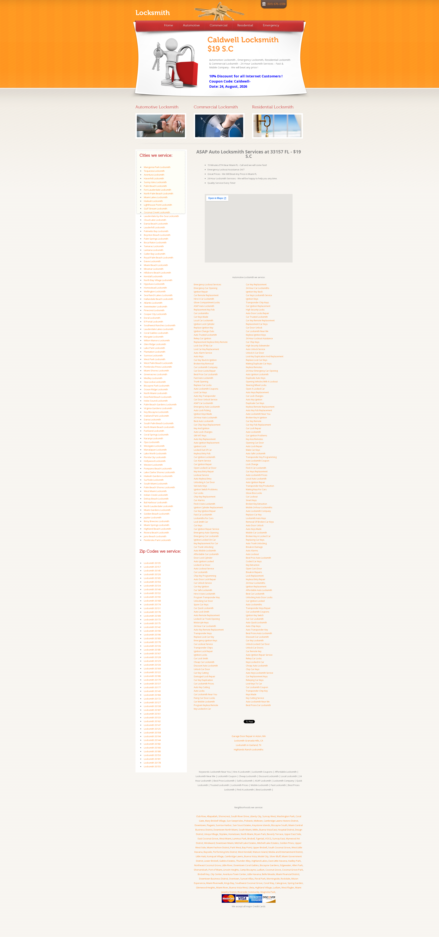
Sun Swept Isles (235, 820)
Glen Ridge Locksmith (155, 344)
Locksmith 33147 (152, 725)
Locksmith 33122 (152, 672)
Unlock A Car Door (255, 352)
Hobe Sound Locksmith (156, 400)
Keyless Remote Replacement (260, 406)
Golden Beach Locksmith (156, 513)
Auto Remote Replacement (207, 615)
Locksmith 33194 (152, 736)
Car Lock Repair (253, 428)
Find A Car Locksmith (256, 467)
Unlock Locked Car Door (258, 644)
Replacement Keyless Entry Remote (211, 342)
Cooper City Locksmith (155, 314)
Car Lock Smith (201, 658)
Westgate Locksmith (154, 445)
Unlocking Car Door (203, 600)
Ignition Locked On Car (205, 539)
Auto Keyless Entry (202, 478)
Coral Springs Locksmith (156, 434)
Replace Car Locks (202, 385)
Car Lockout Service (203, 644)
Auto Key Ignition (254, 399)
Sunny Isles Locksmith (155, 182)
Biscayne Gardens (269, 865)
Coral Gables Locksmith (156, 332)
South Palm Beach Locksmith (159, 423)
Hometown (234, 834)
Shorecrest (224, 816)
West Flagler (287, 887)
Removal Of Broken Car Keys (260, 521)
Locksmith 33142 (152, 627)
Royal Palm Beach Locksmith (158, 257)
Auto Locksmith (253, 431)
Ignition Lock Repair (203, 651)
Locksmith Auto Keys (256, 518)
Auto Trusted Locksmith (205, 334)
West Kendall (245, 851)
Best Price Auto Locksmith (258, 557)
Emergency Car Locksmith (206, 536)
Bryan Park (260, 834)
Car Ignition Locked (255, 600)
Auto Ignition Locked (204, 561)
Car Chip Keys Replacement (207, 424)
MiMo (255, 829)
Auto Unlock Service (255, 349)
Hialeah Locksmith (153, 201)
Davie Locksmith (152, 261)
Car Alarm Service (202, 460)
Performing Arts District (225, 851)
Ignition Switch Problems (205, 489)
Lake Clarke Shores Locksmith (159, 472)
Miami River (222, 887)
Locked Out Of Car (203, 449)
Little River (227, 865)
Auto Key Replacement (205, 439)
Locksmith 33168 (152, 600)
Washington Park (286, 816)
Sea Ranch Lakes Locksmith (158, 295)
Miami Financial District (287, 874)
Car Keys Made (201, 316)
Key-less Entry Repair (204, 471)
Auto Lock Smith (201, 611)
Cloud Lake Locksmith (155, 219)
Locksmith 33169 (152, 668)
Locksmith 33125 (152, 728)
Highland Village (263, 887)
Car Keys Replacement (257, 471)
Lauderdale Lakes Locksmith (158, 329)
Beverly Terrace (275, 834)
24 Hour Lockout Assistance (259, 338)
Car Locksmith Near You (205, 694)
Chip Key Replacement (204, 496)
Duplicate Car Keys (255, 403)
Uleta (251, 887)
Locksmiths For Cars (203, 518)
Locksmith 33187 (152, 709)
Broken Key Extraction (256, 503)
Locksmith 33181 (152, 758)
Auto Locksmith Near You (258, 414)
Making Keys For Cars (256, 489)
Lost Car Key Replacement (206, 349)
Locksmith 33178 (152, 762)
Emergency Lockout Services (207, 284)
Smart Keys (251, 500)
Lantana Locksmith (153, 250)
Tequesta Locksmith (154, 170)
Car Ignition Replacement (258, 306)
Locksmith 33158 (152, 732)
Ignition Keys (252, 298)
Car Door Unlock (254, 327)
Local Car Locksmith (203, 320)
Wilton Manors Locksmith (157, 340)
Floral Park (260, 878)
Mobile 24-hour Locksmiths (259, 507)
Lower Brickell (211, 860)
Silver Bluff (275, 856)
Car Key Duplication (203, 680)
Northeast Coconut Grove (207, 865)
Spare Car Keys (201, 604)
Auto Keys (198, 356)
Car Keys (198, 525)
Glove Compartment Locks (207, 302)
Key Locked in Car (202, 708)
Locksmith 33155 (152, 766)
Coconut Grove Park (292, 869)
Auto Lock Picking (202, 410)
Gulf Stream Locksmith (155, 208)
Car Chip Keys (252, 342)
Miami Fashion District (218, 847)
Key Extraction (252, 565)
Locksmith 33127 (152, 702)
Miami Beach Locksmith (156, 265)
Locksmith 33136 (152, 645)
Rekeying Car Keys (254, 680)
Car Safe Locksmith (203, 590)
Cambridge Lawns (234, 856)
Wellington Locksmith (155, 291)
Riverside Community (248, 892)
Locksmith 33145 (152, 570)
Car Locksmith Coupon (257, 687)
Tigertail (260, 838)
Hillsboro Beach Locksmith (157, 272)
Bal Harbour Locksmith (155, 502)
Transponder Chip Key (257, 690)
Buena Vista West (238, 887)
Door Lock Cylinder (203, 557)
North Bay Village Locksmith (158, 280)
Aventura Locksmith (154, 174)
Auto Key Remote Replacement (209, 629)
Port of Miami (215, 869)
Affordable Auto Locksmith (259, 590)
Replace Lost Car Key (204, 636)
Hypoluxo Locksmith (154, 283)
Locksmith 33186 (152, 676)
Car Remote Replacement (206, 295)
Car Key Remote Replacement (260, 320)
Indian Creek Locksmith (156, 494)
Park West (235, 847)
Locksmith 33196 (152, 634)
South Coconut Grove (279, 847)
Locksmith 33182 (152, 743)
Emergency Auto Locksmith (207, 406)
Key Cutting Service (255, 698)
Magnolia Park (267, 892)
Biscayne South (279, 825)
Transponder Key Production (260, 485)
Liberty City (255, 816)
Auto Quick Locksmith (256, 622)
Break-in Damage (254, 547)
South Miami (245, 829)
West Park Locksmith (154, 359)
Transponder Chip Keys (257, 302)
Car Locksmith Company (205, 367)
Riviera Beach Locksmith (156, 532)
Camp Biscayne (248, 869)
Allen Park (297, 865)
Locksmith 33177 (152, 687)
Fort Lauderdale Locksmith (157, 189)
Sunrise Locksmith (153, 355)
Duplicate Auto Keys (255, 378)
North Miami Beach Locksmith (159, 427)
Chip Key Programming (205, 575)
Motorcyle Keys (201, 622)
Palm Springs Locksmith (156, 238)
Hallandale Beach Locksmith (158, 299)
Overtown (234, 878)
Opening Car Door (255, 442)
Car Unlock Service (203, 583)
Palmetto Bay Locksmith (156, 231)
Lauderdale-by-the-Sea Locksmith (161, 216)
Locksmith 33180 (152, 751)
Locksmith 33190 (152, 630)
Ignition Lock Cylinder (204, 324)
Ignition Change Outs (204, 331)
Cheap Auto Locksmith (257, 665)
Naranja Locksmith (153, 438)
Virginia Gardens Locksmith (158, 408)
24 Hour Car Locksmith (205, 626)
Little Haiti (201, 856)
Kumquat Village (215, 856)
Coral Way (269, 883)
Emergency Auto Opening (206, 532)
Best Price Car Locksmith (206, 374)
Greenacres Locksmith (155, 374)
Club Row (201, 816)
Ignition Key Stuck (254, 291)
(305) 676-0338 (276, 4)
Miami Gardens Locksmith (157, 509)
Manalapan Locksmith (155, 449)
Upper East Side (292, 834)
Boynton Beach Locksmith (157, 234)
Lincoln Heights (231, 869)
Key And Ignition (201, 428)
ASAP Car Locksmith (203, 403)
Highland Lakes (260, 860)
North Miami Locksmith (155, 393)
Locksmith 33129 (152, 661)
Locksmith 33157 (152, 566)
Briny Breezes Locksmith (156, 521)
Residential (245, 25)
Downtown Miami (225, 843)
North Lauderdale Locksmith (158, 506)
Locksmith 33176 (152, 612)
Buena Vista (250, 856)
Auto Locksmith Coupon (257, 460)
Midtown (258, 820)
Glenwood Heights (205, 887)
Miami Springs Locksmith (156, 525)
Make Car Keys (253, 449)
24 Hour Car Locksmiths (257, 288)
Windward (209, 843)
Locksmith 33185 (152, 649)
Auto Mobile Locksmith (205, 550)
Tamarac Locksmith (154, 246)
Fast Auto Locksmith (203, 378)
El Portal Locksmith (153, 321)
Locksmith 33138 (152, 706)
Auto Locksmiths (254, 604)
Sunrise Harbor (224, 825)
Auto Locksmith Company (258, 511)
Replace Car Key (254, 514)
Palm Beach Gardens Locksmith (160, 404)
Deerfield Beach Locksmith (157, 396)
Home (168, 25)
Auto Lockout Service (204, 568)
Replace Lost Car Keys (256, 360)
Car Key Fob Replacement (258, 424)
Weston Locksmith (153, 464)
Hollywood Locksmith (155, 461)
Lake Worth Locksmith (155, 453)
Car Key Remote (253, 421)
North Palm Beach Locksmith (158, 193)
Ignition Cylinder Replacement (208, 507)
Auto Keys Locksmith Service (259, 672)
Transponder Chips (203, 647)
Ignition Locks (200, 654)
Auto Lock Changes (203, 431)
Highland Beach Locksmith (157, 528)
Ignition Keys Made (203, 414)
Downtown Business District (213, 878)
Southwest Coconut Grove (249, 883)
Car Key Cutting (201, 672)
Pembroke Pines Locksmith (158, 366)
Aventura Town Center (234, 874)
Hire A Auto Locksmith (204, 593)
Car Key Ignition (201, 586)
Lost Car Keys (200, 392)
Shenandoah (200, 869)
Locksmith (152, 13)
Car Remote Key (253, 651)
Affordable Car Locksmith (206, 554)
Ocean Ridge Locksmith (156, 389)
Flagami (211, 825)
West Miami (225, 838)
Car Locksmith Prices (204, 683)
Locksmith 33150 (152, 755)
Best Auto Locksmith (203, 421)
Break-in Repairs (254, 572)
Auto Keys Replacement (257, 392)
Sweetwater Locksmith (155, 306)
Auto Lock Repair (254, 446)
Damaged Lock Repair (204, 676)
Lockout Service (201, 475)
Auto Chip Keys (253, 626)
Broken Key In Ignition (256, 417)
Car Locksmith (200, 572)
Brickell (251, 838)
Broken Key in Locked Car (258, 536)
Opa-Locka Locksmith (155, 381)
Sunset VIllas (247, 878)
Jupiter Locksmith (152, 517)
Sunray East (278, 838)
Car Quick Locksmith (203, 608)
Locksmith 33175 (152, 623)
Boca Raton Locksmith (155, 242)
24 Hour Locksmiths (255, 583)
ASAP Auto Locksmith (204, 306)
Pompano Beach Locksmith (158, 468)
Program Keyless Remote (206, 705)
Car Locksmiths (201, 313)
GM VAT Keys (200, 435)
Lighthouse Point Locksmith (158, 204)
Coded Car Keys (254, 561)
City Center (216, 874)
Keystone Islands (261, 825)
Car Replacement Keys (257, 676)
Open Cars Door (254, 568)
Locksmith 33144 (152, 740)
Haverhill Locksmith (154, 178)
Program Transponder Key (207, 597)
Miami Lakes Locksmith (156, 197)
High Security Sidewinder (258, 345)
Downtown (200, 825)
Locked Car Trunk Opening (207, 618)
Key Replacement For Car (206, 543)
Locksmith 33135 (152, 563)
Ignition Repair (201, 291)
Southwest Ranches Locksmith (159, 325)
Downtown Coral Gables (246, 865)
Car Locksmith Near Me (257, 331)
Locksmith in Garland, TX (248, 745)
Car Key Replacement (256, 284)
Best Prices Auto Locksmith (259, 633)
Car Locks (198, 493)
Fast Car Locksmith (203, 514)
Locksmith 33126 (152, 574)
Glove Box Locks (254, 493)
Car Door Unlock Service (205, 399)
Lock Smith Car (201, 521)
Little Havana (254, 874)
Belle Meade (268, 874)
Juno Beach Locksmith (155, 536)
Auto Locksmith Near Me (258, 701)
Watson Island (260, 851)
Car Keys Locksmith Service (259, 295)
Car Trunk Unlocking (203, 547)
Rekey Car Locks (254, 658)
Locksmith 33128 (152, 657)
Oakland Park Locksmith (156, 415)
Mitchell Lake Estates (245, 843)
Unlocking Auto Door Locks (259, 597)
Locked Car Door (202, 565)
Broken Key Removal (204, 363)
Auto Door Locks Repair (257, 313)
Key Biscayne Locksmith (156, 412)
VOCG (268, 838)
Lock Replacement (255, 575)
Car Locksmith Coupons (257, 611)
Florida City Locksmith (155, 457)
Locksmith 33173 (152, 619)
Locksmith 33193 (152, 596)
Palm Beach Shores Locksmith (159, 487)
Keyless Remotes (254, 367)
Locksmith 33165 (152, 578)
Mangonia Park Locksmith (157, 167)
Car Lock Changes (254, 396)
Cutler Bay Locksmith (154, 253)
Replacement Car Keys (257, 324)
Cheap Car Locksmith (204, 662)
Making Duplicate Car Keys (258, 363)
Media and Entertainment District (285, 851)
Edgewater (285, 865)
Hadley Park (294, 860)
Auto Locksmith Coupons (206, 388)
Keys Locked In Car (255, 662)
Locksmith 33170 (152, 642)
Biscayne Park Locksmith (156, 385)
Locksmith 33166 (152, 747)
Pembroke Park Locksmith (157, 540)
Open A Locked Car (255, 388)
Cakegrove (281, 883)
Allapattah (212, 816)
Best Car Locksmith (255, 593)
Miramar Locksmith (153, 268)
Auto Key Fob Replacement (259, 410)
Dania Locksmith (152, 419)
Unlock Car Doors (254, 647)
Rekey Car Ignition (202, 338)
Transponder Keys (203, 633)
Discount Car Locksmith (257, 636)
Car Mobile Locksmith (204, 701)
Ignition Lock (200, 446)
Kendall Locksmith (153, 276)
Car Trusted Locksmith (257, 316)
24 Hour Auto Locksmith (205, 417)
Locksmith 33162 (152, 721)
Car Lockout (252, 496)
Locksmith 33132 (152, 593)
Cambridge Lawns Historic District (281, 820)
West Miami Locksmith (155, 491)
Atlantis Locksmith (153, 302)
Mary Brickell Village (215, 820)
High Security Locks (255, 309)
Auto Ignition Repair (255, 482)
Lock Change (252, 464)
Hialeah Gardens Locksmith (158, 476)
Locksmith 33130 (152, 664)
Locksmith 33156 (152, 581)
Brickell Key (204, 874)
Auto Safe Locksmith (255, 453)
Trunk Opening (201, 381)
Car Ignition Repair (203, 464)
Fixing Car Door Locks (204, 698)
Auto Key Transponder (205, 396)
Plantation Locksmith (154, 351)
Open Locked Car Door (205, 467)
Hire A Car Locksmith (204, 298)
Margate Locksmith (153, 336)
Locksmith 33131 (152, 608)
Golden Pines (287, 843)
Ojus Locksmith (151, 442)
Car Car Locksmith (255, 618)
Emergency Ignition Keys (205, 640)
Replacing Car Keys (255, 539)
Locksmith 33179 (152, 679)
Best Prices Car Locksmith (258, 705)
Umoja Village (211, 834)
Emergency (271, 25)
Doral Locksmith (152, 317)
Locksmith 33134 (152, 585)
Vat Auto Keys (200, 485)
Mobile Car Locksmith (256, 532)
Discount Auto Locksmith (206, 665)
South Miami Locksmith (156, 483)
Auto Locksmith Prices (256, 475)
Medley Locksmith (153, 378)
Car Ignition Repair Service (206, 529)
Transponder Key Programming (261, 457)
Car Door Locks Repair (205, 370)
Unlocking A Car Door (204, 482)
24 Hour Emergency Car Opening (262, 370)
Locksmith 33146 (152, 589)
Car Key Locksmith (255, 640)
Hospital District (286, 829)
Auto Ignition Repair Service (259, 654)
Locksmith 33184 (152, 694)
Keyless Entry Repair (255, 579)
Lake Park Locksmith (154, 347)
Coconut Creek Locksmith (157, 212)
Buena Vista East (268, 829)
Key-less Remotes (254, 439)
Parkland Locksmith (154, 430)
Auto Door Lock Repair (205, 579)
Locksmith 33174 (152, 604)
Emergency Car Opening (205, 288)
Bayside (208, 851)
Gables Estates (227, 860)
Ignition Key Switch (255, 615)
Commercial (218, 25)
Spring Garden (295, 883)
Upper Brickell (260, 847)
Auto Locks (199, 690)
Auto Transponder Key (257, 629)
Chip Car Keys (252, 669)
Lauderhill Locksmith (154, 227)
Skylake (223, 834)
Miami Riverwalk (214, 883)
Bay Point (247, 847)
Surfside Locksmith (154, 479)
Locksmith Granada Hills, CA (248, 740)
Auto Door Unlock (254, 525)
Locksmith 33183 (152, 638)
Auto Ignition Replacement (206, 442)
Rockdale (285, 878)
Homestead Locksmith (155, 287)
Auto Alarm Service (203, 352)
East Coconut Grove (208, 838)
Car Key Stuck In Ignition (205, 360)
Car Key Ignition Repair (205, 511)
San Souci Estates (242, 825)
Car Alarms (199, 500)
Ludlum (260, 869)
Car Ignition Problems (256, 435)
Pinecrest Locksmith (154, 310)
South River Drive (240, 816)
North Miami (247, 834)
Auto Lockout (252, 554)
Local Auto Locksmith (256, 478)
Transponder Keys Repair (258, 608)
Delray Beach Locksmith (156, 498)
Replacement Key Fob (204, 309)
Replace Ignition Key (203, 327)
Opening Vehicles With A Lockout (262, 381)
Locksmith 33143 (152, 691)
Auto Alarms (252, 550)
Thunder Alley (243, 860)
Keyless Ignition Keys (256, 334)
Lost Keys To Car (254, 683)
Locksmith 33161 (152, 713)
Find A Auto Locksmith (204, 503)
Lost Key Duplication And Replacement (264, 356)
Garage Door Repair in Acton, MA (249, 736)
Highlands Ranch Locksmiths (248, 749)
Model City (263, 856)
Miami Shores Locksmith (156, 370)
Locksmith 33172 (152, 698)
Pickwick (248, 820)
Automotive (191, 25)
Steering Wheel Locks (256, 385)
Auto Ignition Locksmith (257, 374)
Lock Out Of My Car (203, 345)
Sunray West (269, 816)
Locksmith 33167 (152, 653)
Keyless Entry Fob (202, 453)
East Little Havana (278, 860)
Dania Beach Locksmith (156, 223)
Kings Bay (229, 883)
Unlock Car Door (202, 669)
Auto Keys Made (254, 529)
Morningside (273, 878)
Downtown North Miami (225, 829)
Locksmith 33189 (152, 615)
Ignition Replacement (256, 586)
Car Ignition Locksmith (204, 457)
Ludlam (276, 887)
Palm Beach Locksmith (155, 186)
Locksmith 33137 (152, 683)
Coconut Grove (273, 869)
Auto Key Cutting (202, 687)
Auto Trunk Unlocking (256, 543)
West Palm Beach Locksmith (158, 363)
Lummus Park (239, 838)
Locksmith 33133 (152, 717)
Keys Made (251, 694)
